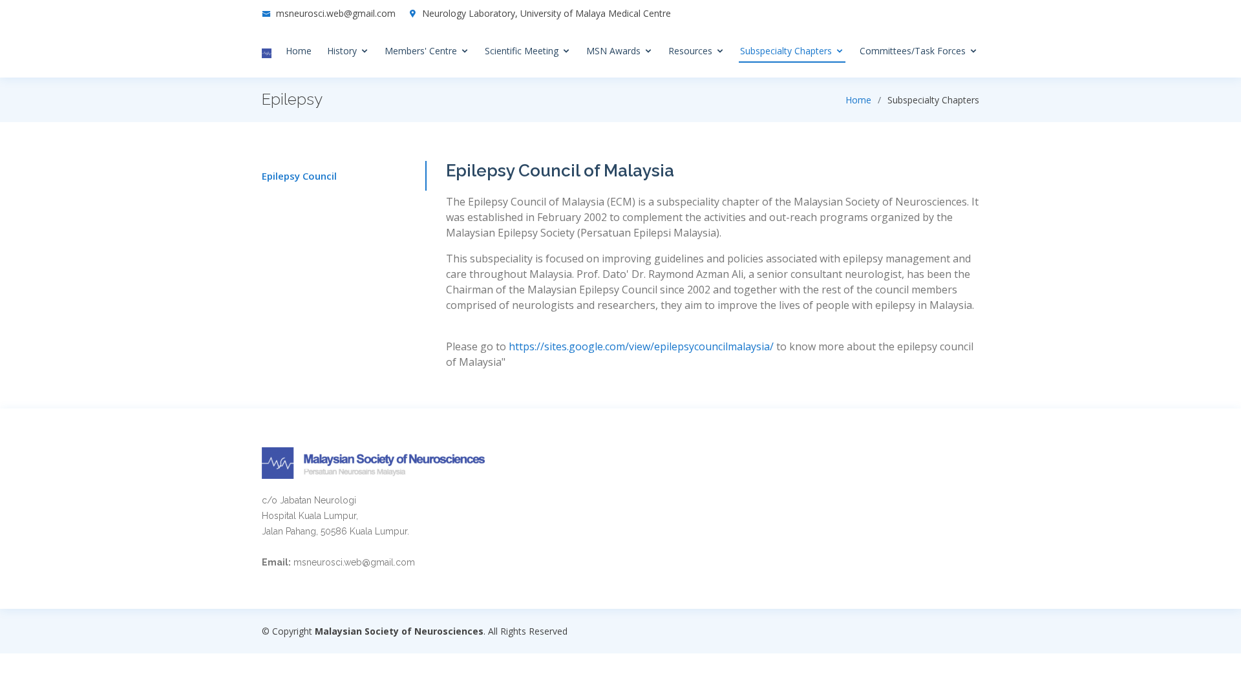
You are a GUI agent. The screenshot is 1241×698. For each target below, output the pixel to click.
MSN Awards (613, 51)
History (342, 51)
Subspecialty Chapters (786, 51)
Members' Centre (421, 51)
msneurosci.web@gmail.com (336, 13)
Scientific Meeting (521, 51)
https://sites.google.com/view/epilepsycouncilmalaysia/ (641, 346)
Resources (690, 51)
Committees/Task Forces (913, 51)
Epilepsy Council (299, 175)
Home (299, 51)
